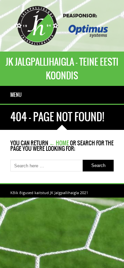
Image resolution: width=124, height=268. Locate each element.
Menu (16, 95)
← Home (59, 143)
